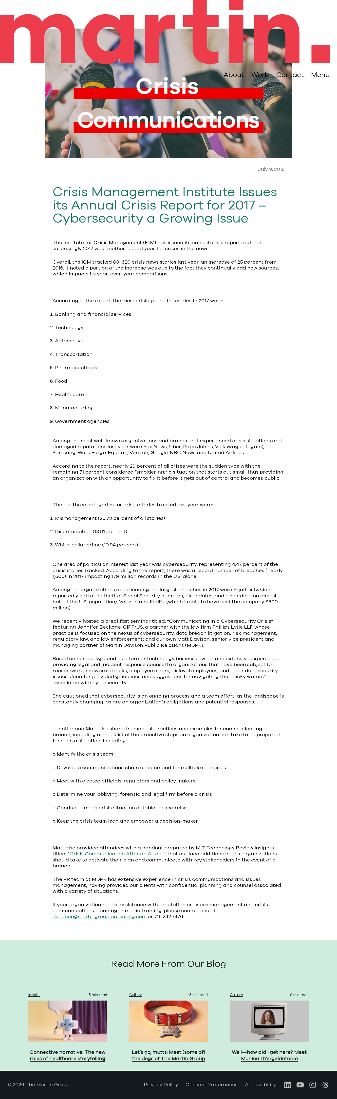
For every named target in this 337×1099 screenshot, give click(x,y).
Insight (34, 994)
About (234, 75)
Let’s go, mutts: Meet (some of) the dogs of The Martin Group (168, 1055)
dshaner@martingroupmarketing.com (100, 916)
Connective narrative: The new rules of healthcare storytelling (68, 1055)
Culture (135, 994)
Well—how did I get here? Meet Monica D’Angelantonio (269, 1055)
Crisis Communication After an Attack (117, 853)
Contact (290, 75)
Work (260, 75)
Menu (320, 75)
